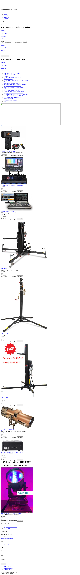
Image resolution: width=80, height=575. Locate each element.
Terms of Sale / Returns (9, 544)
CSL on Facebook (8, 566)
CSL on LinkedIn (8, 569)
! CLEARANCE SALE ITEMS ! (12, 73)
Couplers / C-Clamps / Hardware (12, 83)
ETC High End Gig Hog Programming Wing (12, 185)
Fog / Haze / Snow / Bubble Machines (13, 87)
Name (2, 551)
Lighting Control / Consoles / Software (13, 93)
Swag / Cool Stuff (8, 98)
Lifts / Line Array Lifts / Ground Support (14, 91)
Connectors (6, 81)
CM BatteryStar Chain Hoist (8, 151)
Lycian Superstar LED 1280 (8, 430)
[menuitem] (41, 33)
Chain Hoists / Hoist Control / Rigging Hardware (16, 80)
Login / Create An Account (10, 527)
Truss (5, 101)
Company (3, 559)
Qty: (2, 189)
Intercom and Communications (11, 90)
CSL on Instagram (8, 568)
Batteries (6, 76)
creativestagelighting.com (7, 538)
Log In (5, 11)
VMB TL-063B (5, 397)
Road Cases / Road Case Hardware (12, 97)
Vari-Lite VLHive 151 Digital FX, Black (11, 513)
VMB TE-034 (4, 333)
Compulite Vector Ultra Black (8, 211)
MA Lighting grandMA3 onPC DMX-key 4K (12, 452)
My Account (7, 528)
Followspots (7, 88)
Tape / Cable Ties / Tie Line (10, 100)
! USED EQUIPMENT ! (10, 74)
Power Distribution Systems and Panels (13, 95)
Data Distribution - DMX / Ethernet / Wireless (15, 84)
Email (2, 555)
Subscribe (3, 564)
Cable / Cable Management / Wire (12, 77)
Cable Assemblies (8, 79)
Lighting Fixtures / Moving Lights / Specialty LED (16, 94)
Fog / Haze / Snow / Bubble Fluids (12, 86)
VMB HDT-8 (4, 269)
